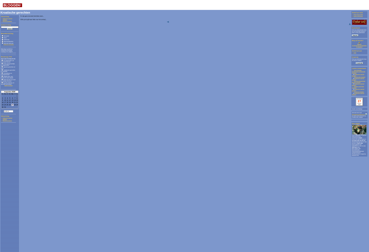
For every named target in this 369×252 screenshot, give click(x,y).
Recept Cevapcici (7, 21)
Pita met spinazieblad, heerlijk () (358, 81)
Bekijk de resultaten (9, 44)
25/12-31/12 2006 (358, 14)
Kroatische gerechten (15, 12)
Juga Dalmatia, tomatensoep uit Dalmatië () (358, 72)
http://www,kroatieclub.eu (358, 114)
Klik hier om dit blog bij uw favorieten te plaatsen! (359, 46)
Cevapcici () (359, 92)
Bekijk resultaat (8, 85)
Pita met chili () (359, 77)
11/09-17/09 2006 (358, 16)
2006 (355, 53)
